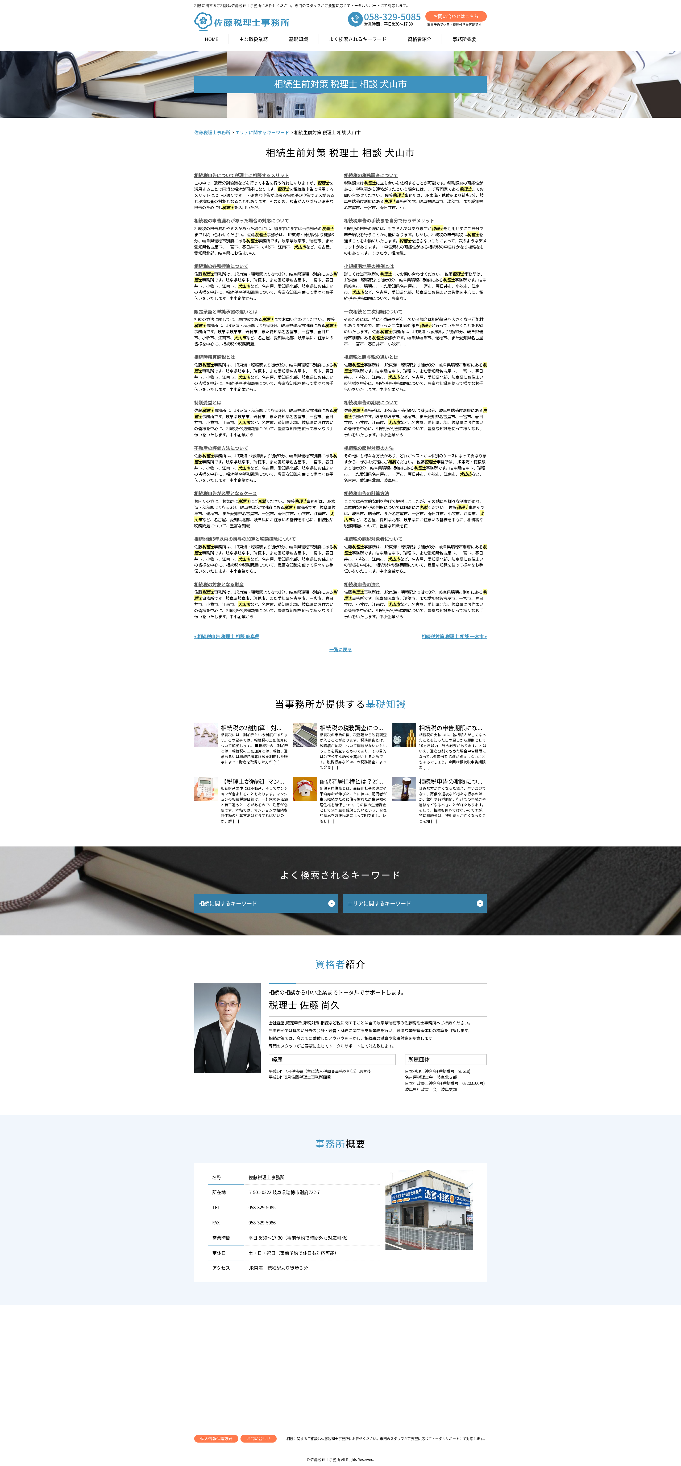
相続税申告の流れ (362, 584)
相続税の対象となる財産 (219, 584)
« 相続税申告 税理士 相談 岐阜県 (226, 636)
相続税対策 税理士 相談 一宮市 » (454, 636)
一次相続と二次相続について (373, 311)
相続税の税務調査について (371, 175)
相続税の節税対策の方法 (369, 448)
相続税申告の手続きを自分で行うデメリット (389, 220)
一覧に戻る (340, 649)
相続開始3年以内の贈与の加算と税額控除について (245, 538)
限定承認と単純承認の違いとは (226, 311)
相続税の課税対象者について (373, 538)
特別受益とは (207, 402)
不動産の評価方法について (221, 448)
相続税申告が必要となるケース (225, 493)
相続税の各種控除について (221, 266)
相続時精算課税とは (214, 356)
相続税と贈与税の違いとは (371, 356)
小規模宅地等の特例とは (369, 266)
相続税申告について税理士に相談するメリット (241, 175)
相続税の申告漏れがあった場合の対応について (241, 220)
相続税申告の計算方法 (366, 493)
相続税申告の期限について (371, 402)
